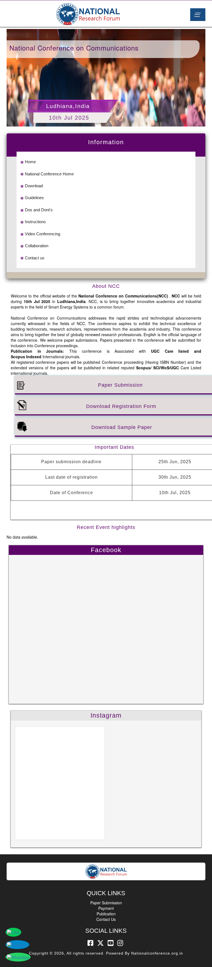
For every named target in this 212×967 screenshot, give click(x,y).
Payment (106, 908)
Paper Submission (106, 902)
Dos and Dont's (39, 209)
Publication (106, 913)
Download (34, 185)
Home (30, 161)
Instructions (35, 221)
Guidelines (34, 197)
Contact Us (106, 919)
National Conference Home (49, 174)
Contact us (34, 257)
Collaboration (36, 245)
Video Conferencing (42, 233)
